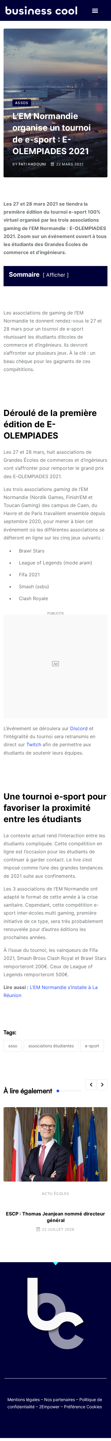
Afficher (55, 275)
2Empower (49, 1406)
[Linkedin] (84, 1424)
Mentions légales (23, 1399)
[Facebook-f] (38, 1424)
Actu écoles (55, 1193)
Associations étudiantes (51, 1045)
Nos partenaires (59, 1399)
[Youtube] (50, 1424)
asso (12, 1045)
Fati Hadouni (32, 164)
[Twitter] (27, 1424)
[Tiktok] (61, 1424)
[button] (95, 10)
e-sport (92, 1045)
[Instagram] (73, 1424)
